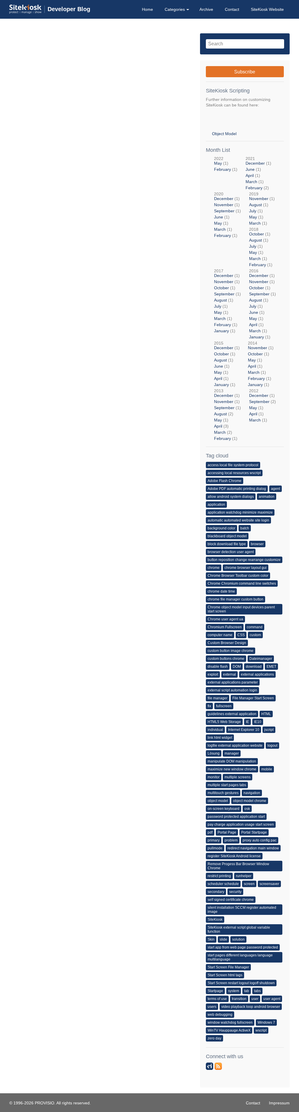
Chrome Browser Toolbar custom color (238, 576)
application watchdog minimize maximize (240, 512)
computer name (220, 635)
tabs (257, 991)
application (216, 504)
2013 (227, 414)
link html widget (220, 738)
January (221, 330)
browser (257, 544)
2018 (260, 247)
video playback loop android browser (250, 1007)
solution (238, 939)
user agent (271, 999)
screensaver (269, 884)
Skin (211, 939)
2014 (261, 364)
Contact (232, 9)
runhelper (243, 876)
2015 (227, 364)
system (233, 991)
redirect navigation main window (253, 848)
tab (246, 991)
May (218, 163)
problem (231, 840)
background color (221, 528)
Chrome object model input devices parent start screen (241, 609)
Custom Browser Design (227, 643)
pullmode (215, 848)
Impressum (279, 1103)
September (224, 211)
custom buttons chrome (226, 659)
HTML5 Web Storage (224, 722)
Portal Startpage (254, 832)
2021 (258, 173)
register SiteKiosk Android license (234, 856)
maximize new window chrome (232, 769)
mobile (266, 769)
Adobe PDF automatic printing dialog (237, 489)
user (254, 999)
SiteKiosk (215, 920)
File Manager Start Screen (253, 698)
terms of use (217, 999)
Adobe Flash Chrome (224, 481)
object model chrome (249, 801)
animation (266, 497)
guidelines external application (232, 714)
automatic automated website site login (238, 520)
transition (239, 999)
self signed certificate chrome (231, 900)
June (250, 169)
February (222, 169)
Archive (206, 9)
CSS (241, 635)
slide (223, 939)
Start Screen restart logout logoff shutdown (241, 983)
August (255, 204)
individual (215, 730)
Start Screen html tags (225, 975)
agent (275, 489)
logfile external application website (235, 745)
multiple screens (238, 777)
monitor (214, 777)
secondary (216, 892)
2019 (262, 209)
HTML (266, 714)
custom (255, 635)
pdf (210, 832)
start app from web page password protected (243, 947)
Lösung (214, 753)
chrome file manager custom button (235, 599)
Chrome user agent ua (225, 619)
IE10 (257, 722)
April (250, 175)
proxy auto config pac (260, 840)
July (252, 211)
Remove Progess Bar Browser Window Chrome (238, 866)
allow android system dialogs (231, 497)
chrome (214, 568)
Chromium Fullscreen (225, 627)
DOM (237, 667)
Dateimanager (260, 659)
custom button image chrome (230, 651)
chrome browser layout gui (246, 568)
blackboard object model (227, 536)
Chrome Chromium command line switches (242, 583)
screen (249, 884)
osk (247, 809)
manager (232, 753)
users (212, 1007)
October (256, 234)
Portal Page (227, 832)
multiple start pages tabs (227, 785)
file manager (217, 698)
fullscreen (224, 706)
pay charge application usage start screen (241, 824)
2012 (262, 405)
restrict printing (219, 876)
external (229, 674)
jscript (269, 730)
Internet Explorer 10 (243, 730)
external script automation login (232, 690)
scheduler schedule (223, 884)
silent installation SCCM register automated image (242, 910)
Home (147, 9)
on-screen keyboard (223, 809)
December (255, 163)
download (254, 667)
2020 (227, 215)
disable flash (218, 667)
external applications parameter (233, 682)
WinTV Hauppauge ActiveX (229, 1030)
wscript (261, 1030)
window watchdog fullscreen (230, 1022)
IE (247, 722)
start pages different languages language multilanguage (240, 957)
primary (214, 840)
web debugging (220, 1015)
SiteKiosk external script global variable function (239, 929)
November (223, 204)
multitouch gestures (223, 793)
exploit (213, 674)
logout (272, 745)
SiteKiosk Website (267, 9)
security (235, 892)
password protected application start (236, 817)
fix (209, 706)
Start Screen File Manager (228, 967)
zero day (214, 1038)
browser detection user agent (231, 552)
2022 (225, 164)
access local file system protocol (233, 465)
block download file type (227, 544)
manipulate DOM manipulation (232, 761)
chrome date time (221, 591)
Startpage (215, 991)
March (251, 181)
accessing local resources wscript (234, 473)
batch (244, 528)
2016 (262, 303)
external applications (257, 674)
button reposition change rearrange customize (244, 560)
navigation (252, 793)
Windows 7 (266, 1022)
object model (218, 801)
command (255, 627)
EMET (271, 667)
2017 (227, 300)
